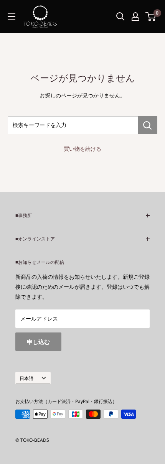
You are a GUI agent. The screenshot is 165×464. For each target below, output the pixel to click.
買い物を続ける (82, 148)
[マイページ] (135, 16)
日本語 (26, 378)
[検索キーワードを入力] (147, 125)
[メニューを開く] (11, 16)
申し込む (38, 342)
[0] (151, 16)
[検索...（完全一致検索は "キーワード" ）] (120, 16)
